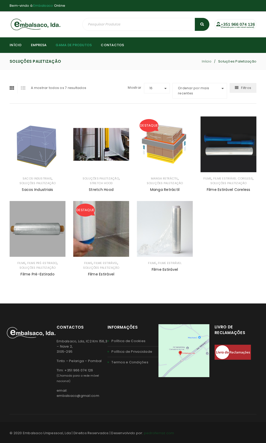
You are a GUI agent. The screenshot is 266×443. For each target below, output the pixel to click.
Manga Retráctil (164, 178)
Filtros (246, 87)
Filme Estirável (105, 263)
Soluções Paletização (37, 183)
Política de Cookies (128, 340)
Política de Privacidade (131, 351)
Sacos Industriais (37, 178)
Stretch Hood (101, 183)
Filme (207, 178)
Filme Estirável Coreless (233, 178)
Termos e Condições (129, 362)
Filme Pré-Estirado (42, 263)
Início (206, 61)
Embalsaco (43, 5)
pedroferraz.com (159, 433)
